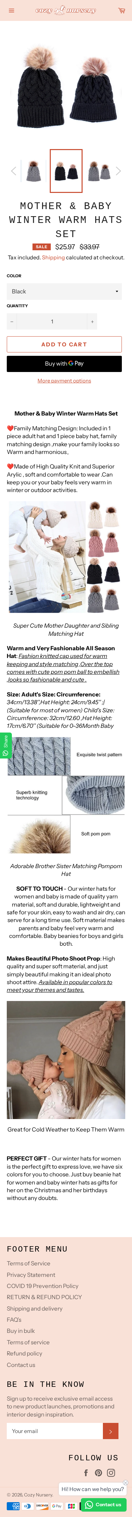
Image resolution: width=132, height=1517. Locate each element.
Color (14, 275)
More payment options (64, 380)
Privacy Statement (31, 1274)
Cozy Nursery (38, 1494)
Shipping (53, 257)
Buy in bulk (21, 1330)
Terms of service (28, 1342)
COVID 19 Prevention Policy (43, 1286)
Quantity (17, 305)
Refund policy (24, 1353)
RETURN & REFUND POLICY (44, 1297)
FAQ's (14, 1319)
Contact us (21, 1365)
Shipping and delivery (35, 1308)
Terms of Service (28, 1263)
